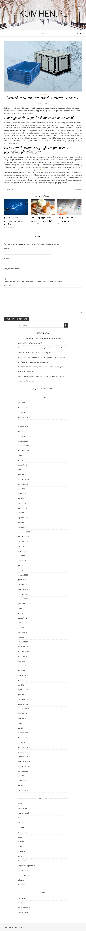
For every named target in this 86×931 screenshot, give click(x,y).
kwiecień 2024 (23, 465)
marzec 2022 (22, 565)
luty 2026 (21, 412)
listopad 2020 (23, 642)
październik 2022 (24, 532)
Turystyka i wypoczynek (26, 866)
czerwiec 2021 (23, 608)
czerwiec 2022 (23, 551)
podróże (21, 842)
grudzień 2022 (23, 522)
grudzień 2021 (23, 580)
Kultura (20, 823)
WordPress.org (23, 912)
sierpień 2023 (23, 484)
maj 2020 (21, 671)
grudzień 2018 (23, 752)
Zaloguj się (21, 898)
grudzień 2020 (23, 637)
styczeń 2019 (23, 747)
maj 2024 (21, 460)
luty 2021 (21, 627)
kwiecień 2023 (23, 503)
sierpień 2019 (23, 714)
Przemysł (21, 851)
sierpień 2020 (23, 656)
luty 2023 (21, 513)
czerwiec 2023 (23, 494)
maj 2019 (21, 728)
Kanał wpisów (23, 903)
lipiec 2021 (22, 604)
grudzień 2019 (23, 694)
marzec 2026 (22, 407)
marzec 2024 (22, 470)
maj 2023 (21, 498)
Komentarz (8, 286)
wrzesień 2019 (23, 709)
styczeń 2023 (23, 517)
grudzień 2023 (23, 474)
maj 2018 (21, 785)
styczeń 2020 (23, 690)
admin (10, 189)
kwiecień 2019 (23, 733)
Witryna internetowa (11, 269)
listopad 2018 (23, 757)
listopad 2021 (23, 584)
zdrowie (21, 880)
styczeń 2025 (23, 441)
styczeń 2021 (23, 632)
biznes (43, 95)
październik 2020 (24, 647)
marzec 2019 (22, 737)
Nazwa (7, 248)
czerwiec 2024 (23, 455)
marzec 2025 (22, 431)
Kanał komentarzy (24, 908)
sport (20, 856)
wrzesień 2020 (23, 651)
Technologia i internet (25, 861)
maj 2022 (21, 556)
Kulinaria (21, 818)
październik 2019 (24, 704)
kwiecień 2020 (23, 675)
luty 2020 (21, 685)
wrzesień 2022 (23, 537)
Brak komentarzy (76, 189)
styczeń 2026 (23, 417)
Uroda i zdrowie (23, 875)
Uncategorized (23, 870)
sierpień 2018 (23, 771)
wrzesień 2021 (23, 594)
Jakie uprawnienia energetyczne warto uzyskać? (13, 221)
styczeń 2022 (23, 575)
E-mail (7, 258)
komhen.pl (43, 13)
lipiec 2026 (22, 403)
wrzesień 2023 (23, 479)
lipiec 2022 (22, 546)
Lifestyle (21, 827)
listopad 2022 (23, 527)
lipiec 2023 (22, 489)
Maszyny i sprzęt (24, 832)
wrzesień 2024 (23, 450)
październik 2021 (24, 589)
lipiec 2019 (22, 718)
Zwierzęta (21, 885)
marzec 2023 (22, 508)
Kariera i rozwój (23, 813)
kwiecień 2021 (23, 618)
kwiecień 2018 (23, 790)
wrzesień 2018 (23, 766)
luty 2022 (21, 570)
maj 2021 (21, 613)
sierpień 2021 (23, 599)
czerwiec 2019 (23, 723)
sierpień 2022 (23, 541)
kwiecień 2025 (23, 427)
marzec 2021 (22, 623)
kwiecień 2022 (23, 560)
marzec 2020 (22, 680)
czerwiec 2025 (23, 422)
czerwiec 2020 (23, 666)
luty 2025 (21, 436)
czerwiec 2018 (23, 781)
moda (20, 837)
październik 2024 (24, 446)
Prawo (20, 846)
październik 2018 (24, 761)
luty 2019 (21, 742)
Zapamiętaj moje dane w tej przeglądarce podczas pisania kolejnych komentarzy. (33, 282)
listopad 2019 (23, 699)
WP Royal (19, 927)
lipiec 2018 (22, 776)
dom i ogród (22, 808)
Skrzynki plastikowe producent (50, 170)
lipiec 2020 (22, 661)
